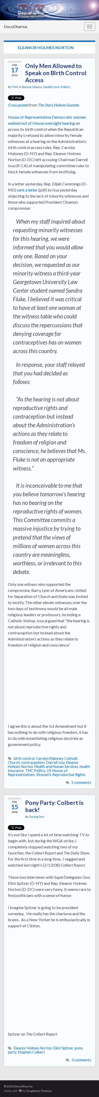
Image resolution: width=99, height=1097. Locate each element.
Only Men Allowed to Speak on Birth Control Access (56, 72)
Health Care (51, 87)
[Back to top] (87, 1085)
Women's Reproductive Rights (61, 774)
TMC (15, 87)
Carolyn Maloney (49, 758)
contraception (33, 762)
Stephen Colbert (31, 1052)
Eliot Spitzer (63, 1048)
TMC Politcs (35, 770)
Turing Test (36, 817)
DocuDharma (15, 26)
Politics (66, 87)
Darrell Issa (55, 762)
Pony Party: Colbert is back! (54, 806)
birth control (24, 758)
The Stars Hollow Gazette (58, 104)
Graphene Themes (39, 1091)
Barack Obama (32, 87)
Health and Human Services (56, 766)
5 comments (81, 782)
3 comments (81, 1060)
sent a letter (27, 189)
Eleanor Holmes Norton (33, 1048)
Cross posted (18, 104)
